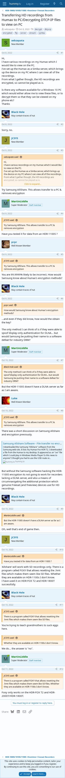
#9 (62, 508)
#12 (61, 669)
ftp (16, 33)
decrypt (38, 29)
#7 (62, 360)
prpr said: (8, 305)
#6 (62, 298)
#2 (62, 124)
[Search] (61, 4)
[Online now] (8, 200)
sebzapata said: (11, 156)
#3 (62, 150)
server (23, 33)
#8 (62, 410)
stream (32, 33)
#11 (61, 604)
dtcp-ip (48, 29)
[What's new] (54, 4)
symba (42, 33)
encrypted (7, 33)
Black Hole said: (11, 366)
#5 (62, 254)
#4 (62, 213)
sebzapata (9, 29)
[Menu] (4, 4)
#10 (61, 549)
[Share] (57, 53)
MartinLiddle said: (12, 515)
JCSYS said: (9, 220)
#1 (62, 52)
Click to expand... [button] (32, 183)
